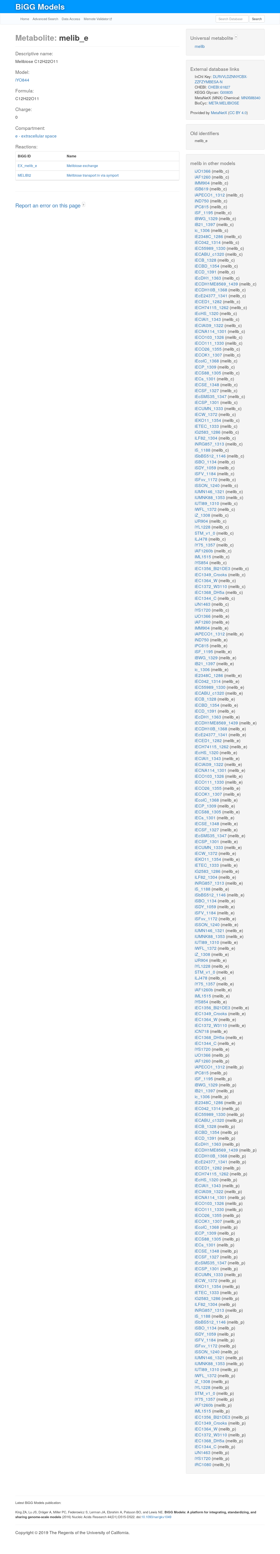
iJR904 (202, 521)
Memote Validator (97, 18)
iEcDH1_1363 (208, 278)
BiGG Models (40, 6)
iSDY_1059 (206, 467)
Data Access (71, 18)
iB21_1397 (205, 224)
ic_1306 (203, 230)
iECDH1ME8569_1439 (217, 284)
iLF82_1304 (207, 438)
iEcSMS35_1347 (211, 396)
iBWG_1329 (207, 218)
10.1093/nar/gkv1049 (156, 1516)
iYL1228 (203, 527)
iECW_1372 (207, 414)
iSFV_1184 (206, 473)
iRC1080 (203, 1464)
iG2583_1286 (208, 432)
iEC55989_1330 (211, 248)
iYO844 (22, 80)
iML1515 (203, 556)
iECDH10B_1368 (211, 289)
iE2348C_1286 (209, 236)
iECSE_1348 (207, 384)
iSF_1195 (204, 212)
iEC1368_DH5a (210, 592)
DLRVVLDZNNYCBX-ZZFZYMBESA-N (221, 79)
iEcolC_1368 (207, 361)
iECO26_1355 (209, 349)
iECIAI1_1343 (208, 319)
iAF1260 (203, 177)
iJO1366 (203, 171)
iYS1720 (203, 610)
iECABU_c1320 (210, 254)
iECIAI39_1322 (209, 325)
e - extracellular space (36, 136)
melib (200, 46)
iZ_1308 (203, 515)
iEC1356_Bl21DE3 (213, 568)
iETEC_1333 (207, 426)
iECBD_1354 (207, 266)
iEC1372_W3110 (211, 586)
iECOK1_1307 (209, 355)
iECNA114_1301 (211, 331)
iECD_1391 (206, 272)
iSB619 (202, 188)
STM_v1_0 (205, 533)
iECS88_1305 (208, 373)
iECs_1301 (206, 378)
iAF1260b (204, 550)
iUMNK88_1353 (210, 497)
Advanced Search (45, 18)
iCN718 (202, 1031)
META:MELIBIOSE (224, 103)
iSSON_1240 (208, 485)
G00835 (226, 92)
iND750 (202, 201)
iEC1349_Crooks (211, 574)
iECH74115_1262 (212, 307)
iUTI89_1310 (207, 503)
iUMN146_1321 (210, 491)
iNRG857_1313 (210, 444)
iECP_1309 (206, 367)
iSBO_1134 (206, 462)
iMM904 (203, 183)
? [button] (83, 205)
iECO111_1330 (210, 343)
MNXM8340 (250, 97)
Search (257, 19)
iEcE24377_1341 (212, 295)
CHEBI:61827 (219, 87)
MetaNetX (219, 112)
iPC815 (202, 206)
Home (24, 18)
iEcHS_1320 (207, 313)
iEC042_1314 (208, 242)
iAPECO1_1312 (210, 195)
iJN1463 (203, 604)
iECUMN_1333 (209, 408)
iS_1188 (203, 450)
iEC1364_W (207, 580)
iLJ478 (201, 539)
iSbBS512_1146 (211, 456)
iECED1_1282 (209, 301)
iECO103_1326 (210, 337)
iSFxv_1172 (207, 479)
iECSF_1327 (207, 390)
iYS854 (202, 562)
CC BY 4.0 (238, 112)
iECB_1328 (206, 260)
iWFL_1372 (206, 509)
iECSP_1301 (207, 402)
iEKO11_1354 (208, 420)
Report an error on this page (48, 205)
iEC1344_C (206, 598)
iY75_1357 (205, 545)
